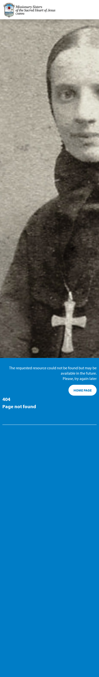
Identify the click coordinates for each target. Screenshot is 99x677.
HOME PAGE (83, 390)
